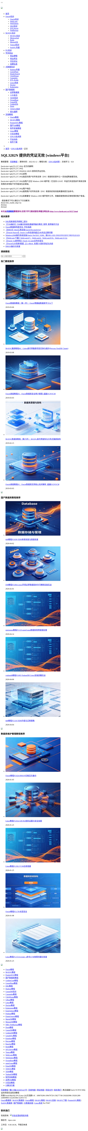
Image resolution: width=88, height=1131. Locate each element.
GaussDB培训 (11, 992)
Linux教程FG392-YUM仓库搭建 (18, 866)
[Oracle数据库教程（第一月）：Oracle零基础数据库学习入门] (33, 299)
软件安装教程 (15, 128)
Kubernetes (14, 87)
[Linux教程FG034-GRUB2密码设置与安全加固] (33, 816)
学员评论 (13, 61)
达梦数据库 (14, 92)
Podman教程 (10, 1014)
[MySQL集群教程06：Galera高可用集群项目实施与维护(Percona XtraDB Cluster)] (33, 344)
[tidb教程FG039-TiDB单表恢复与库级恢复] (33, 535)
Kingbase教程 (11, 1038)
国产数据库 (10, 90)
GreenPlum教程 (11, 983)
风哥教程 (13, 162)
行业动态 (13, 139)
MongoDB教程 (11, 1022)
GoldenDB (14, 104)
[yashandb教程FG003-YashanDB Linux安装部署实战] (33, 671)
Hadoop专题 (15, 70)
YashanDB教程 (11, 1074)
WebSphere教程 (12, 1058)
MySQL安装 (51, 1100)
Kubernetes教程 (11, 1008)
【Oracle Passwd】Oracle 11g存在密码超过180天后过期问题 (29, 233)
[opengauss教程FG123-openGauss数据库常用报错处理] (33, 626)
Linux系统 (14, 83)
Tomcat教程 (10, 1052)
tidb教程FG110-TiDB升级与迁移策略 (20, 721)
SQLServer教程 (11, 1050)
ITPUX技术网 (15, 137)
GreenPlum (14, 72)
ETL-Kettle (14, 80)
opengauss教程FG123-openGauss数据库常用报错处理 (26, 630)
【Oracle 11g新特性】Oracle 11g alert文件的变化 (24, 241)
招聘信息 (13, 64)
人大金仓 (13, 95)
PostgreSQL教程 (16, 123)
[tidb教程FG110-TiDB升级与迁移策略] (33, 716)
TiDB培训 (14, 98)
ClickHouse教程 (12, 997)
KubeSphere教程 (12, 1011)
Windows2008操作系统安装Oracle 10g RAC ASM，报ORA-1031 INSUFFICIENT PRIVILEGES (43, 235)
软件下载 (13, 142)
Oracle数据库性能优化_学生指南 (18, 227)
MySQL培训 (10, 33)
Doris (12, 106)
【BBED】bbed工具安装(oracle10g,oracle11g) (23, 230)
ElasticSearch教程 (12, 1016)
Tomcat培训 (14, 45)
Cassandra (14, 78)
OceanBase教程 (11, 1061)
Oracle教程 (14, 117)
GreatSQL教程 (11, 1036)
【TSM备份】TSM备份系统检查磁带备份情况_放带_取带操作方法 (32, 224)
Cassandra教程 (11, 994)
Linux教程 (14, 131)
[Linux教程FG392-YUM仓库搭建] (33, 862)
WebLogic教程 (11, 1055)
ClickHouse (14, 76)
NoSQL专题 (15, 48)
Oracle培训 (10, 16)
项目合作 (49, 1090)
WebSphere (14, 23)
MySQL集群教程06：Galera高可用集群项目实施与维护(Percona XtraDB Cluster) (37, 348)
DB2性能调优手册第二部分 (16, 221)
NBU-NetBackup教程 (14, 1025)
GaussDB (13, 102)
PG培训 (9, 50)
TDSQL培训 (15, 109)
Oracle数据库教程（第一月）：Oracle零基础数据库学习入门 (29, 303)
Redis (12, 40)
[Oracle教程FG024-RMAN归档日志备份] (33, 771)
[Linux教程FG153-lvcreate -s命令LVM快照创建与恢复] (33, 952)
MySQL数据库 (18, 1100)
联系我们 (57, 1090)
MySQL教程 (15, 120)
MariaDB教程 (11, 1019)
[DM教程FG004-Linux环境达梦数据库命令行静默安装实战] (33, 580)
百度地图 (32, 1090)
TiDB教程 (9, 1072)
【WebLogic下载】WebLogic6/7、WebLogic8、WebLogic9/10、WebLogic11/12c (36, 238)
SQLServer (14, 28)
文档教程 (9, 114)
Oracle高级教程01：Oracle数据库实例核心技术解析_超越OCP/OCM (32, 484)
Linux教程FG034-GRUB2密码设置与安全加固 (24, 821)
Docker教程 (10, 1005)
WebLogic (14, 21)
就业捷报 (13, 56)
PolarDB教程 (11, 1066)
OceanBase (14, 100)
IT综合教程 (14, 134)
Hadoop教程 (10, 989)
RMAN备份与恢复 (13, 246)
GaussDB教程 (11, 1030)
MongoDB (14, 42)
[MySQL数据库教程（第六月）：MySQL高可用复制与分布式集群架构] (33, 435)
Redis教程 (9, 1047)
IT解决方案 (10, 1085)
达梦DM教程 (11, 1080)
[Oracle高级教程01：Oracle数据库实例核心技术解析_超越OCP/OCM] (33, 480)
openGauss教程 (11, 1063)
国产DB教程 (15, 125)
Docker (12, 85)
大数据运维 (28, 1103)
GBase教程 (10, 1000)
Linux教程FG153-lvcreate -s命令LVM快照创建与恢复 (26, 957)
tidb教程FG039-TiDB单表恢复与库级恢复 (22, 539)
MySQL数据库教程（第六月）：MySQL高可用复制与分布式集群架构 (33, 439)
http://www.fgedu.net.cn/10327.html (64, 211)
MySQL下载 (62, 1100)
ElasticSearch (15, 74)
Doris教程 (9, 1027)
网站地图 (40, 1090)
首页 (7, 14)
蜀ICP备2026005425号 (18, 1090)
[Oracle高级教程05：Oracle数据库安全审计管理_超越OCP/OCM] (33, 389)
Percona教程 (10, 1041)
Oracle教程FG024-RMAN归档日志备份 (21, 776)
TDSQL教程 (10, 1069)
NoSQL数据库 (6, 1103)
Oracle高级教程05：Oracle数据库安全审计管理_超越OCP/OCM (31, 394)
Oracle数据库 (6, 1100)
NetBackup (14, 30)
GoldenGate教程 (12, 981)
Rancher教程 (10, 1044)
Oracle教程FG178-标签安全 (16, 912)
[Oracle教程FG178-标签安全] (33, 907)
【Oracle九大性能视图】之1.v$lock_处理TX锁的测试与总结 (29, 244)
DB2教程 (9, 986)
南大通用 (13, 112)
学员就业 (9, 53)
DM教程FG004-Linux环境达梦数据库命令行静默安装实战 (29, 585)
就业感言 (13, 59)
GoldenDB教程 (11, 1033)
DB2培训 (13, 26)
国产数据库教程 (12, 978)
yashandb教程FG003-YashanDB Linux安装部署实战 (25, 675)
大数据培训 (10, 67)
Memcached (14, 38)
